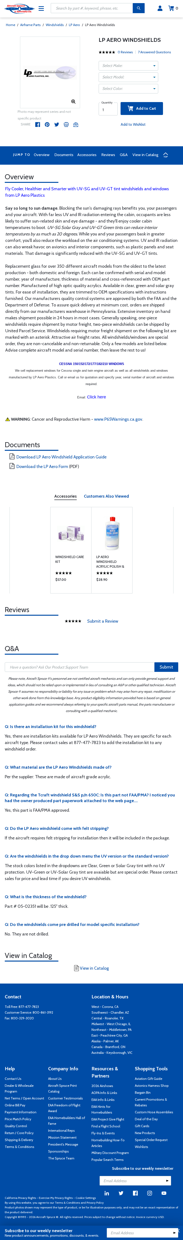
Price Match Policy (18, 1119)
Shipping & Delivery (19, 1140)
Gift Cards (142, 1126)
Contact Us (13, 1079)
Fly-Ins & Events (103, 1133)
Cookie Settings (86, 1198)
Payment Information (20, 1112)
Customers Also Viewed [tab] (106, 496)
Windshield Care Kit (69, 559)
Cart (177, 8)
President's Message (63, 1144)
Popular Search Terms (108, 1160)
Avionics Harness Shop (152, 1085)
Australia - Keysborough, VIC (112, 1052)
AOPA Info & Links (104, 1093)
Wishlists (141, 1147)
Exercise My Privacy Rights (56, 1198)
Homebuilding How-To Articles (108, 1143)
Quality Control (16, 1126)
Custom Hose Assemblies (154, 1112)
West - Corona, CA (105, 1007)
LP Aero (74, 25)
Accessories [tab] (65, 496)
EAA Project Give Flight (108, 1119)
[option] (50, 73)
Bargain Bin (143, 1092)
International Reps (61, 1130)
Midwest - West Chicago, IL (111, 1024)
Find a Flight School (106, 1126)
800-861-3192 (43, 1012)
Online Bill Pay (15, 1105)
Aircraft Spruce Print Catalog (62, 1088)
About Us (55, 1079)
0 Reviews (125, 52)
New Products (145, 1133)
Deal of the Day (146, 1119)
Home (10, 25)
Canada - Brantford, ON (108, 1047)
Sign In (160, 8)
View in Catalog (145, 154)
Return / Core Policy (19, 1133)
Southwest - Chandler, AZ (110, 1012)
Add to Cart (144, 108)
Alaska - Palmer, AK (105, 1041)
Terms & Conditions (19, 1147)
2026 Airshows (102, 1086)
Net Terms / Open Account (24, 1098)
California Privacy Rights (20, 1198)
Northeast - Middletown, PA (112, 1030)
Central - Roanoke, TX (107, 1018)
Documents (63, 154)
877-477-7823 (29, 1007)
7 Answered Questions (154, 52)
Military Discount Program (110, 1153)
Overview (42, 154)
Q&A (124, 154)
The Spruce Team (61, 1158)
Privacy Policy (95, 1202)
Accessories (87, 154)
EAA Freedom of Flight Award (64, 1108)
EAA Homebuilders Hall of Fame (66, 1121)
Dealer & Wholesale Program (19, 1088)
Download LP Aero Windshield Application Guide (61, 457)
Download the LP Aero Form (42, 466)
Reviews (108, 154)
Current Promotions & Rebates (151, 1102)
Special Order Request (151, 1140)
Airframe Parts (30, 25)
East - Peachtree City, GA (110, 1035)
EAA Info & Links (103, 1100)
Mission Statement (62, 1137)
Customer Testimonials (65, 1098)
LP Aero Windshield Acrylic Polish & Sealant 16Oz (110, 562)
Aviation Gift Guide (148, 1079)
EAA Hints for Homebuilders (102, 1109)
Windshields (55, 25)
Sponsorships (58, 1151)
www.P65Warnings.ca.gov (118, 419)
